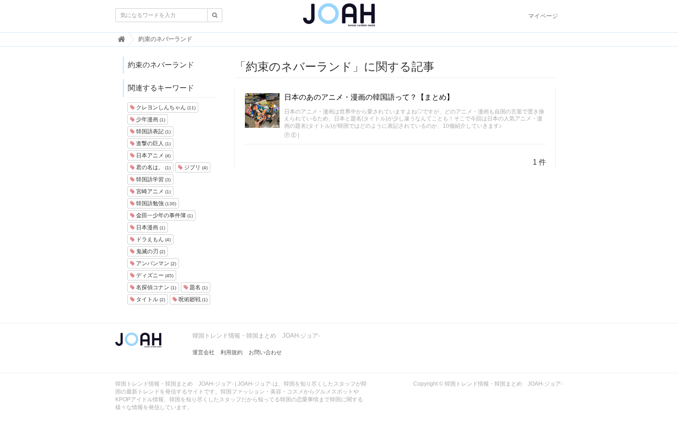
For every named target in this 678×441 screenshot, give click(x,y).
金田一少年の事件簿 (164, 215)
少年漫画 (150, 119)
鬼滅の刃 (150, 251)
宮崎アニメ (153, 191)
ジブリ (195, 167)
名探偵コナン (155, 287)
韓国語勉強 (155, 203)
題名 (198, 287)
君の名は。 (153, 167)
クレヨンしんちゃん (165, 107)
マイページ (543, 15)
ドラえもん (153, 239)
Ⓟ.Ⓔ (290, 135)
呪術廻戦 (192, 299)
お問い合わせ (265, 352)
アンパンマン (155, 263)
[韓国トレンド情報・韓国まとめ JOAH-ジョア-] (339, 18)
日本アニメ (153, 155)
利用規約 (231, 352)
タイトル (150, 299)
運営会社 (203, 352)
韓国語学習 (153, 179)
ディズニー (154, 275)
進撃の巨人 (153, 143)
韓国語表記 (153, 131)
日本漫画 (150, 227)
